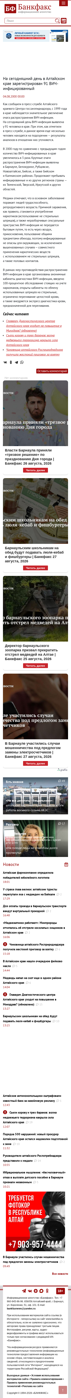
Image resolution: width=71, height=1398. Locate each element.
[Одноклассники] (10, 362)
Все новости (60, 1274)
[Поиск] (57, 20)
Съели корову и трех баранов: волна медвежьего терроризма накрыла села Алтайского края (32, 340)
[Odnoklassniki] (47, 1290)
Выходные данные (18, 1375)
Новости (11, 864)
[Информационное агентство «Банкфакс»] (26, 9)
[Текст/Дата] (63, 20)
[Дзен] (36, 1290)
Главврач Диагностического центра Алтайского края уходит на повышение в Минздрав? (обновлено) (34, 325)
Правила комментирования (46, 1379)
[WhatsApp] (22, 362)
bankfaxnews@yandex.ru (21, 1308)
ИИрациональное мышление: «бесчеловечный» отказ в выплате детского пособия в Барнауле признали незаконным (34, 1177)
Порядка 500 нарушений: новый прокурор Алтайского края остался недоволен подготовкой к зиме (35, 1139)
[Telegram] (16, 362)
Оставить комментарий (52, 371)
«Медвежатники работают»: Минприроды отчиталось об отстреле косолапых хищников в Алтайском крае (34, 927)
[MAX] (42, 1290)
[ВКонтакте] (5, 362)
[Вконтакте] (30, 1290)
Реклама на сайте (32, 1386)
